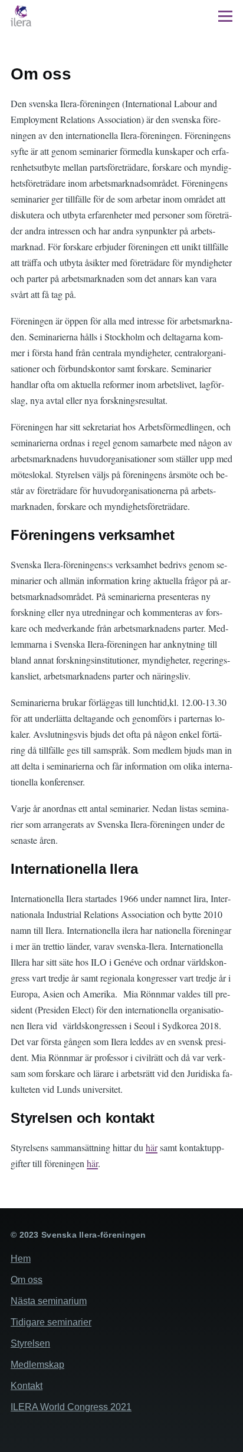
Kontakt (26, 1386)
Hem (21, 1259)
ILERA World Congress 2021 (71, 1407)
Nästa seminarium (49, 1301)
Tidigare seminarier (51, 1322)
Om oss (26, 1280)
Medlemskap (37, 1365)
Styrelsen (30, 1343)
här (151, 1147)
